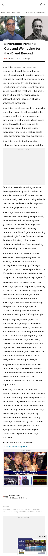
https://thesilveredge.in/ (15, 446)
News (8, 12)
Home (3, 12)
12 (41, 4)
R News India (16, 12)
